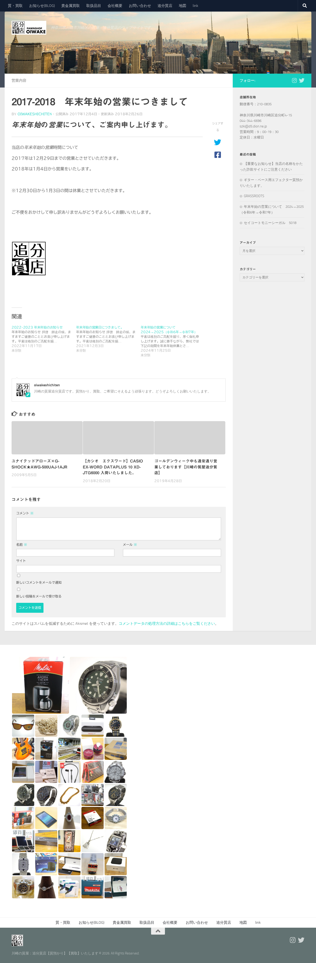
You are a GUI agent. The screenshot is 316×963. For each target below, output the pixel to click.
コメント (25, 513)
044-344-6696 (250, 121)
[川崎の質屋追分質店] (301, 80)
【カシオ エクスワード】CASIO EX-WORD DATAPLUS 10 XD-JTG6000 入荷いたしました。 (113, 467)
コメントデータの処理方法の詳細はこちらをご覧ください (167, 623)
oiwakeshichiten (35, 114)
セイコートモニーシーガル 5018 (270, 223)
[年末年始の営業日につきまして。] (108, 339)
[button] (40, 685)
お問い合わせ (140, 5)
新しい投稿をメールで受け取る (39, 596)
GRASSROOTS (254, 196)
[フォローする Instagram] (294, 80)
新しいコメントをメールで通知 (39, 582)
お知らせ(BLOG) (42, 5)
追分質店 (165, 5)
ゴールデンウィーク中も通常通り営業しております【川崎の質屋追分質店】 (185, 467)
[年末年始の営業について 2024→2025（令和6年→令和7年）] (173, 341)
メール (130, 544)
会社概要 (115, 5)
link (195, 5)
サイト (21, 560)
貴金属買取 (70, 5)
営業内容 (19, 80)
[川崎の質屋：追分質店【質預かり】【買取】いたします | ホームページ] (29, 28)
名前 (21, 544)
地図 (182, 5)
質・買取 (15, 5)
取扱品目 (93, 5)
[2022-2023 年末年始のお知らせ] (44, 339)
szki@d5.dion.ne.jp (253, 126)
